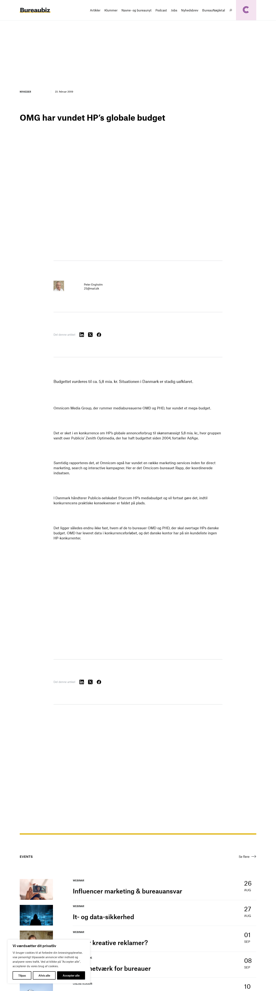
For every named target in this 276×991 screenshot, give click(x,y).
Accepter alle (71, 975)
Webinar (78, 880)
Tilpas (22, 975)
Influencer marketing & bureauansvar (127, 891)
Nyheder (25, 91)
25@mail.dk (91, 288)
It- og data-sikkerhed (103, 916)
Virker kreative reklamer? (110, 942)
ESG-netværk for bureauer (112, 968)
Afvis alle (44, 975)
